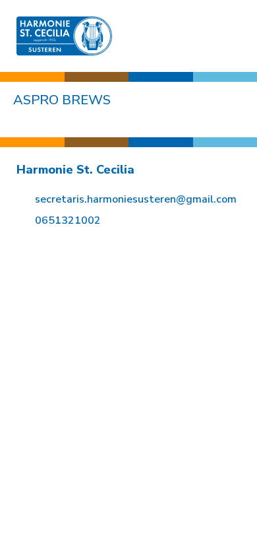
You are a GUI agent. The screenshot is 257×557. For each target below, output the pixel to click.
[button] (231, 36)
